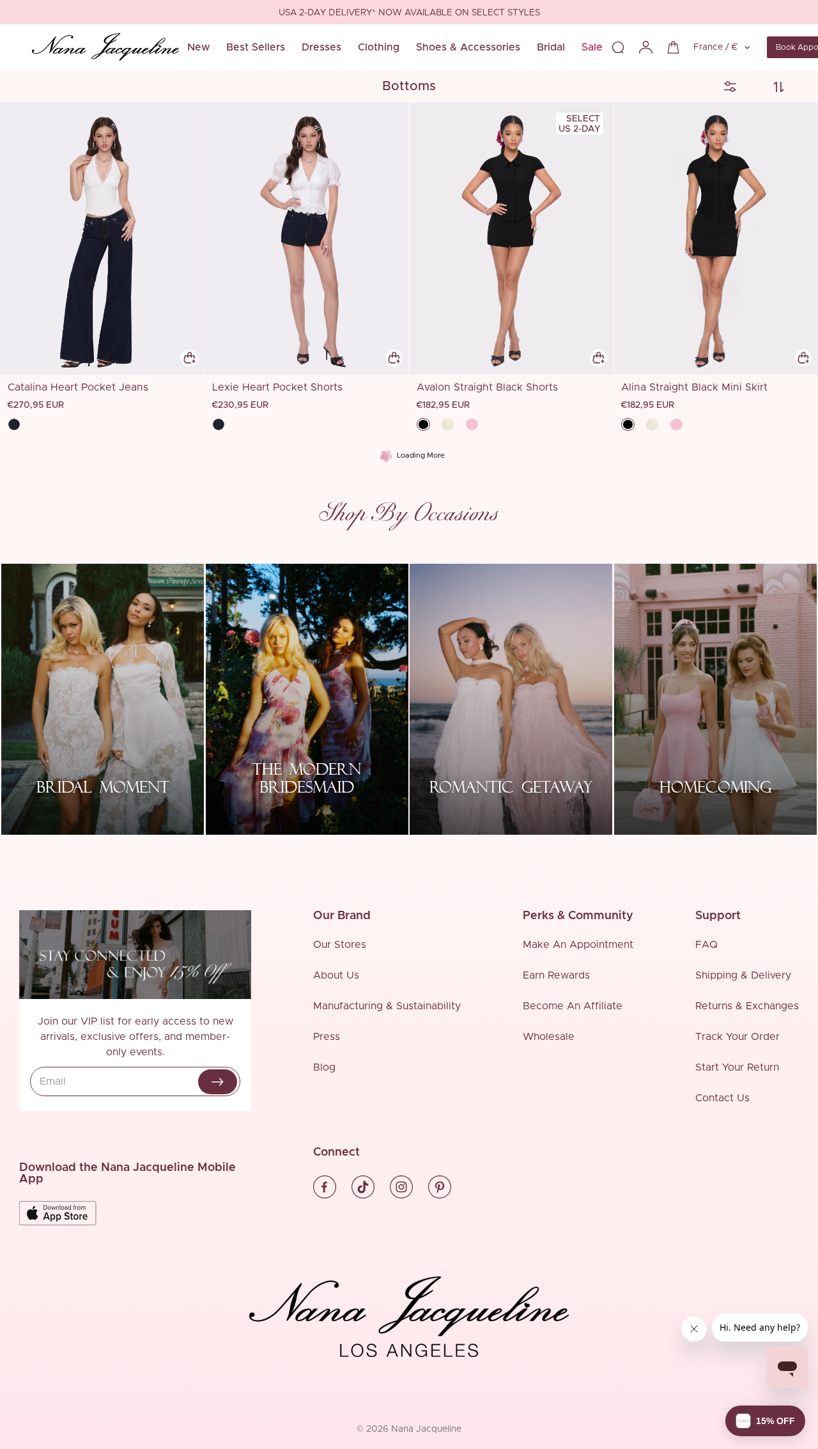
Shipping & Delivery (743, 975)
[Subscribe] (217, 1081)
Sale (592, 47)
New (198, 47)
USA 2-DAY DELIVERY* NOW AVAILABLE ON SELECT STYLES (409, 12)
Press (326, 1037)
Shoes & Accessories (468, 47)
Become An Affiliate (572, 1006)
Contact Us (722, 1098)
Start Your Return (737, 1067)
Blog (324, 1067)
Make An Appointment (578, 945)
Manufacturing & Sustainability (387, 1006)
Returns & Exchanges (747, 1006)
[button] (765, 1421)
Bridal (551, 47)
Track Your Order (737, 1037)
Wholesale (549, 1037)
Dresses (321, 47)
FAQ (706, 945)
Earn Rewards (556, 975)
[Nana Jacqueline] (105, 47)
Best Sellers (255, 47)
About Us (336, 975)
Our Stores (339, 945)
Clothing (378, 47)
